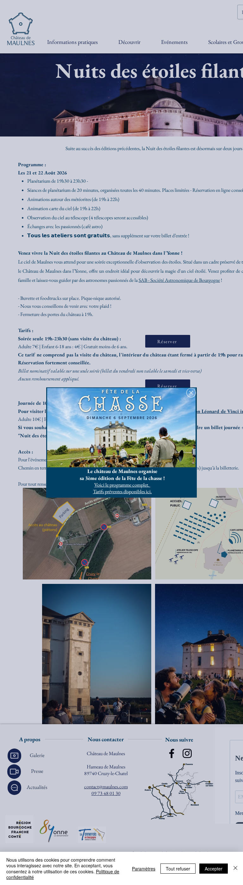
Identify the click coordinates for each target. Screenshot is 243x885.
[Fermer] (235, 868)
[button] (191, 392)
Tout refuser (178, 868)
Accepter (213, 868)
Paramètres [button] (143, 868)
